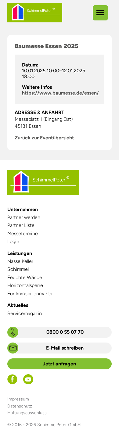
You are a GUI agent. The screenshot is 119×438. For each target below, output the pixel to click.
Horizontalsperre (25, 285)
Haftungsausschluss (27, 412)
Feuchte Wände (24, 277)
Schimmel (18, 269)
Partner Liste (20, 225)
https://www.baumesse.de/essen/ (60, 93)
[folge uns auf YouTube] (28, 383)
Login (13, 241)
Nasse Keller (20, 261)
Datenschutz (19, 406)
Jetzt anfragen (59, 364)
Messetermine (22, 233)
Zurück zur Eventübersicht (44, 138)
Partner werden (23, 217)
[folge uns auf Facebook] (12, 383)
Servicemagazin (24, 313)
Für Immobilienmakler (30, 293)
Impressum (18, 399)
